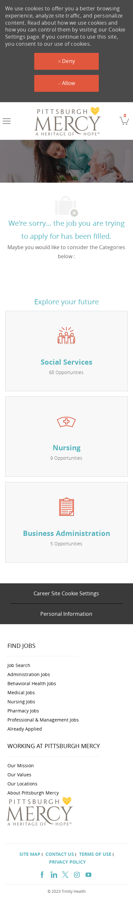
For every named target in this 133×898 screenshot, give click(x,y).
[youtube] (88, 873)
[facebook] (42, 873)
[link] (68, 121)
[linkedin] (53, 873)
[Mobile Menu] (7, 121)
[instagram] (77, 873)
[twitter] (65, 873)
